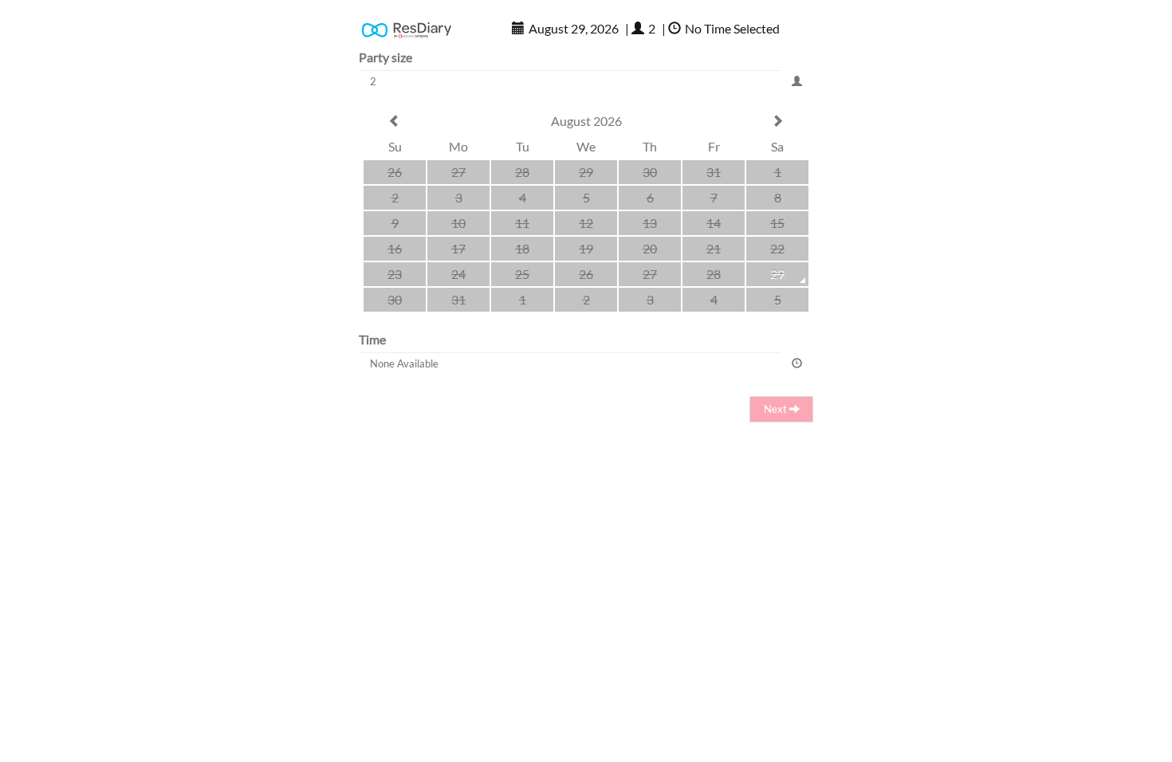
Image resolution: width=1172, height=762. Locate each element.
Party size (385, 57)
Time (372, 339)
